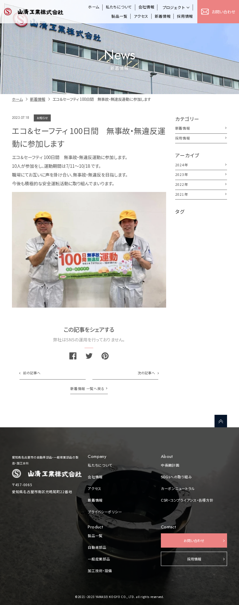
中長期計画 (170, 465)
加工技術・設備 (100, 570)
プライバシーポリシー (105, 511)
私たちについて (119, 7)
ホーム (93, 7)
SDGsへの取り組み (176, 477)
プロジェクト (173, 7)
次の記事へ (146, 372)
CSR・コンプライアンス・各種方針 (187, 500)
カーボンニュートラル (178, 488)
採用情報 (185, 16)
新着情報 (163, 16)
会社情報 (146, 7)
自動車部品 (97, 547)
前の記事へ (32, 372)
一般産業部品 (99, 559)
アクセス (141, 16)
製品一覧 (119, 16)
